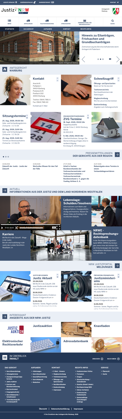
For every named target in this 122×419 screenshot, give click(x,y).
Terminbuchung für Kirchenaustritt (85, 23)
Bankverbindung (59, 387)
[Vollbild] (58, 227)
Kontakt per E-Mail (40, 106)
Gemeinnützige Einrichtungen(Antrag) (82, 400)
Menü (9, 24)
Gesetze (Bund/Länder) (85, 384)
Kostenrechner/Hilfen (84, 371)
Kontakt (113, 2)
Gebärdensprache (26, 2)
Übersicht (106, 371)
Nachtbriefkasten (59, 384)
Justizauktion (42, 326)
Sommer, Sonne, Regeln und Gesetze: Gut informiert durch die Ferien (45, 306)
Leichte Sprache (9, 2)
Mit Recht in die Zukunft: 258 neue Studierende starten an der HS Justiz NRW (45, 286)
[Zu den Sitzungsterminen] (45, 127)
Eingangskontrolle (13, 392)
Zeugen (79, 377)
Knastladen (102, 326)
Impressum (57, 390)
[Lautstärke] (31, 228)
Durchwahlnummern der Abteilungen (103, 92)
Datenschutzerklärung (60, 409)
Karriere (8, 234)
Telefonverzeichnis (47, 24)
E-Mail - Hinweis (59, 371)
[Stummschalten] (16, 228)
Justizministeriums (105, 278)
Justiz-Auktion (12, 382)
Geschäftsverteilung (40, 377)
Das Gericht (29, 29)
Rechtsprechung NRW (84, 387)
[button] (83, 59)
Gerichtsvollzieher (39, 374)
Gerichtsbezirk (38, 380)
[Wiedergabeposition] (30, 224)
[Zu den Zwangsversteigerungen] (107, 127)
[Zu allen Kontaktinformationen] (15, 90)
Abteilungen (28, 24)
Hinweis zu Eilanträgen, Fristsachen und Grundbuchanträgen (98, 39)
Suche (112, 24)
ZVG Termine (73, 118)
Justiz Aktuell (42, 277)
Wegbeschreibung (59, 374)
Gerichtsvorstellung (13, 371)
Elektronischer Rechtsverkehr (12, 342)
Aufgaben (48, 29)
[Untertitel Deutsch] (54, 227)
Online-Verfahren (83, 390)
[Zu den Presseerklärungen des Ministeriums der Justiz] (76, 286)
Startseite (9, 29)
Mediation (36, 382)
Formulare (80, 374)
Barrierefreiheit (44, 2)
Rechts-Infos (85, 29)
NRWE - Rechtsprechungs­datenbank (106, 234)
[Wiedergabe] (2, 228)
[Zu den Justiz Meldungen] (15, 286)
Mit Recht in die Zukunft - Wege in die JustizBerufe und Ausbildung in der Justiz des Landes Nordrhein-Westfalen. (14, 243)
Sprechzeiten (66, 24)
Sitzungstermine (14, 116)
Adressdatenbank (75, 341)
